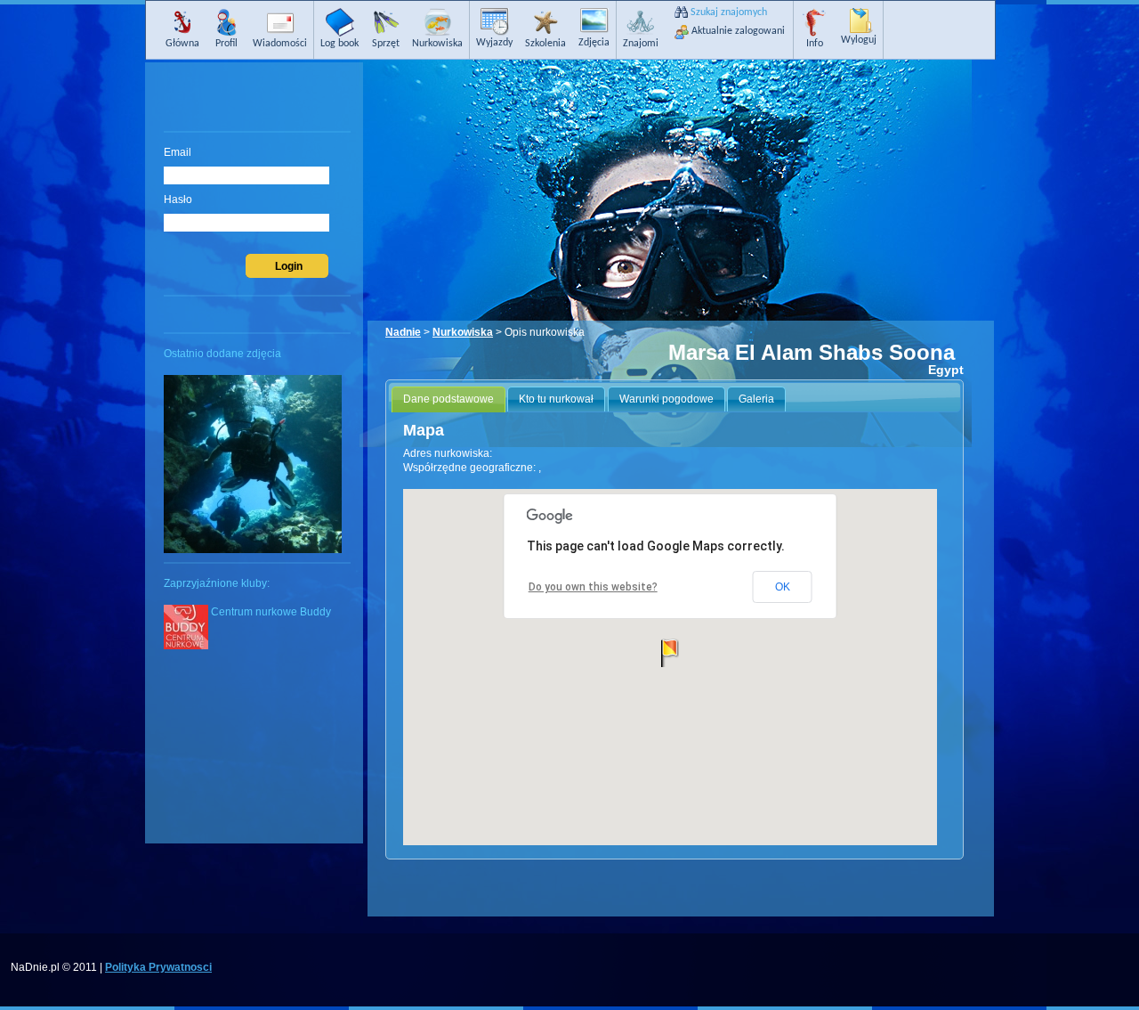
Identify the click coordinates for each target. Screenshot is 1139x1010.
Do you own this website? (593, 587)
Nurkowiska (462, 332)
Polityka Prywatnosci (158, 967)
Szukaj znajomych (729, 12)
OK (782, 587)
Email (177, 152)
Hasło (178, 199)
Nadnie (403, 332)
